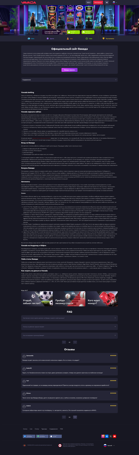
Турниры (44, 429)
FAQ (61, 429)
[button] (137, 20)
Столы (37, 429)
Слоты (25, 429)
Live (31, 429)
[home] (28, 2)
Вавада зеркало (69, 70)
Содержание (54, 429)
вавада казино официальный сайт (41, 138)
